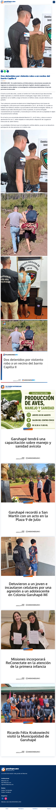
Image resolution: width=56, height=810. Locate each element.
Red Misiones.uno (6, 782)
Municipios (21, 808)
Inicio (7, 808)
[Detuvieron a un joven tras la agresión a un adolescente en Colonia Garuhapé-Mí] (28, 573)
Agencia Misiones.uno (7, 784)
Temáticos (35, 808)
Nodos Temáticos (6, 792)
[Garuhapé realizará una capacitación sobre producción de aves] (28, 426)
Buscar (49, 808)
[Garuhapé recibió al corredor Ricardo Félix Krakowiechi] (28, 720)
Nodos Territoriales (6, 790)
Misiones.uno (5, 780)
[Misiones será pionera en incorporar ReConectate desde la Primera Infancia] (28, 646)
